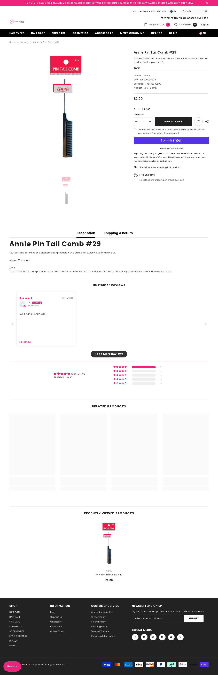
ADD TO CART (173, 121)
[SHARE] (206, 122)
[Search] (195, 11)
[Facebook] (135, 637)
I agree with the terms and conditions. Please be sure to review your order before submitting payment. (171, 131)
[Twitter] (180, 637)
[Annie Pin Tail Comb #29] (109, 543)
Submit (194, 618)
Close (207, 3)
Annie (137, 68)
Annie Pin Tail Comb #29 (109, 574)
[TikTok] (162, 637)
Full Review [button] (25, 342)
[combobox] (192, 11)
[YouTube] (171, 637)
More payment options (171, 148)
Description (85, 233)
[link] (32, 483)
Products (24, 42)
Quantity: (139, 114)
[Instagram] (144, 637)
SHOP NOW (187, 3)
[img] (26, 298)
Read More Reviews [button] (109, 354)
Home (12, 42)
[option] (66, 107)
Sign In (205, 24)
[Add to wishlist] (198, 121)
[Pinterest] (153, 637)
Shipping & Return (118, 233)
